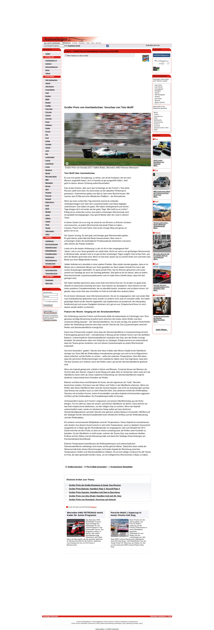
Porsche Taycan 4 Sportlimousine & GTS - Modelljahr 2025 (161, 287)
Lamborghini (49, 157)
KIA (46, 154)
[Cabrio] (162, 114)
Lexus (47, 167)
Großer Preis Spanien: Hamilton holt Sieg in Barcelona (94, 492)
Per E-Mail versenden (97, 467)
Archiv (78, 623)
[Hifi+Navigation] (162, 95)
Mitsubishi (49, 183)
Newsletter (84, 623)
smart (47, 215)
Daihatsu (48, 125)
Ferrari (47, 131)
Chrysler (48, 112)
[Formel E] (162, 126)
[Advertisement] (107, 18)
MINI (47, 180)
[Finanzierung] (162, 122)
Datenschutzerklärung (107, 623)
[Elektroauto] (162, 120)
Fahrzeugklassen (51, 67)
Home (79, 621)
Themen (117, 621)
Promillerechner (51, 254)
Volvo (47, 234)
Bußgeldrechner (51, 247)
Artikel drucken (75, 467)
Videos (47, 73)
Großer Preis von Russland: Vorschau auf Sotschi (92, 500)
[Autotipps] (162, 91)
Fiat (46, 135)
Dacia (47, 122)
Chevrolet (48, 109)
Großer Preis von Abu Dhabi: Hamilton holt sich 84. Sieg (95, 496)
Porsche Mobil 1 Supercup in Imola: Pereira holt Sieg (126, 513)
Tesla (47, 225)
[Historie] (162, 97)
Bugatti (48, 103)
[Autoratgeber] (162, 89)
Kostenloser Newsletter (122, 467)
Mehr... (155, 165)
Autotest (48, 64)
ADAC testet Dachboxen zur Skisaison (158, 162)
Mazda (47, 173)
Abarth (47, 83)
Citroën (48, 115)
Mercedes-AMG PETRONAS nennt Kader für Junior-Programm (85, 513)
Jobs (140, 623)
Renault (48, 199)
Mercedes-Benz (51, 176)
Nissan (47, 186)
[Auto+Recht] (162, 87)
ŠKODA (48, 212)
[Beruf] (162, 113)
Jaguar (47, 148)
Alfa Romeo (49, 86)
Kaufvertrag (49, 257)
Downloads (49, 280)
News (47, 70)
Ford (47, 138)
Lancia (47, 160)
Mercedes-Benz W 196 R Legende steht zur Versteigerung (161, 255)
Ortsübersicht (50, 264)
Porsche (48, 196)
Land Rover (49, 164)
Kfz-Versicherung (51, 244)
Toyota (47, 228)
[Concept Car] (162, 116)
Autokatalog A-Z (51, 60)
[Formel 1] (162, 124)
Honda (47, 141)
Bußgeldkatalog (50, 251)
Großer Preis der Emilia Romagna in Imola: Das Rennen (95, 485)
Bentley (48, 96)
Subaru (48, 218)
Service (111, 621)
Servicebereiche (51, 270)
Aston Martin (49, 90)
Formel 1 (68, 51)
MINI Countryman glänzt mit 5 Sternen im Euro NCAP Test (161, 193)
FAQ (73, 623)
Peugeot (48, 193)
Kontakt (135, 623)
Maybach (48, 170)
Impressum (92, 623)
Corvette (48, 119)
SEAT (47, 209)
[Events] (162, 93)
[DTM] (162, 118)
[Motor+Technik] (162, 102)
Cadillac (48, 106)
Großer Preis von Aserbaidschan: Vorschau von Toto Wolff (96, 51)
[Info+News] (162, 99)
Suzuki (47, 221)
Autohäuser (49, 241)
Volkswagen (49, 231)
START (47, 54)
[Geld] (162, 130)
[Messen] (162, 100)
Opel (47, 189)
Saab (47, 205)
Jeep (47, 151)
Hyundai (48, 144)
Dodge (47, 128)
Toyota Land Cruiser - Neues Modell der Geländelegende (161, 224)
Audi (47, 93)
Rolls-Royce (49, 202)
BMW (47, 99)
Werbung (129, 623)
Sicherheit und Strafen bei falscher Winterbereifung (161, 318)
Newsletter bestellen (50, 320)
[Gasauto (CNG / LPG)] (162, 128)
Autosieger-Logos (120, 623)
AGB (97, 623)
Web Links (49, 283)
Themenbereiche (51, 273)
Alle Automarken (51, 80)
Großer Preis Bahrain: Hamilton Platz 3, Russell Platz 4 (94, 489)
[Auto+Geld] (162, 85)
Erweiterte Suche (74, 46)
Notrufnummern (51, 260)
